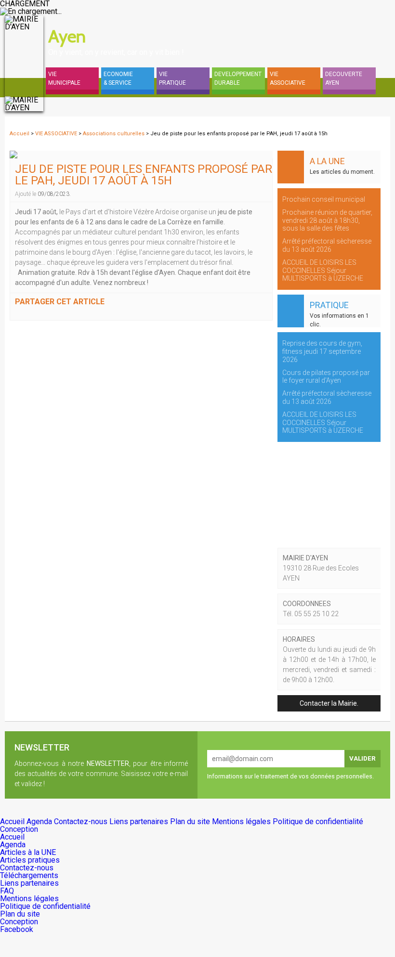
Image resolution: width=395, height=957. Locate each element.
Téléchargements (29, 875)
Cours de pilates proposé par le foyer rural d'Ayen (326, 377)
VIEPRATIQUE (172, 78)
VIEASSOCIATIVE (287, 78)
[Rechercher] (332, 25)
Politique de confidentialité (318, 821)
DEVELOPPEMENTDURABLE (238, 78)
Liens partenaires (139, 821)
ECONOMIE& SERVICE (118, 78)
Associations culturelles (114, 133)
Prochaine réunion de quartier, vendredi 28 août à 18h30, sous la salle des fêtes (327, 220)
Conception (19, 829)
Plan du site (191, 821)
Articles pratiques (30, 860)
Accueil (19, 133)
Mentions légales (242, 821)
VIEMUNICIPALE (64, 78)
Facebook (16, 929)
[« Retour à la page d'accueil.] (24, 63)
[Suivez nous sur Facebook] (380, 25)
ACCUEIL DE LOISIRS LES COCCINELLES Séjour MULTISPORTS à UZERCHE (322, 271)
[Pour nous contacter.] (356, 25)
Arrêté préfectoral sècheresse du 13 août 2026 (326, 245)
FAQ (7, 890)
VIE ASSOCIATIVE (57, 133)
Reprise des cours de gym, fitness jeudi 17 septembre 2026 (322, 351)
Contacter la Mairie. (329, 703)
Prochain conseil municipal (323, 199)
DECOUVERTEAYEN (343, 78)
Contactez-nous (81, 821)
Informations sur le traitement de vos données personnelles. (290, 776)
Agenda (40, 821)
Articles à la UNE (28, 852)
